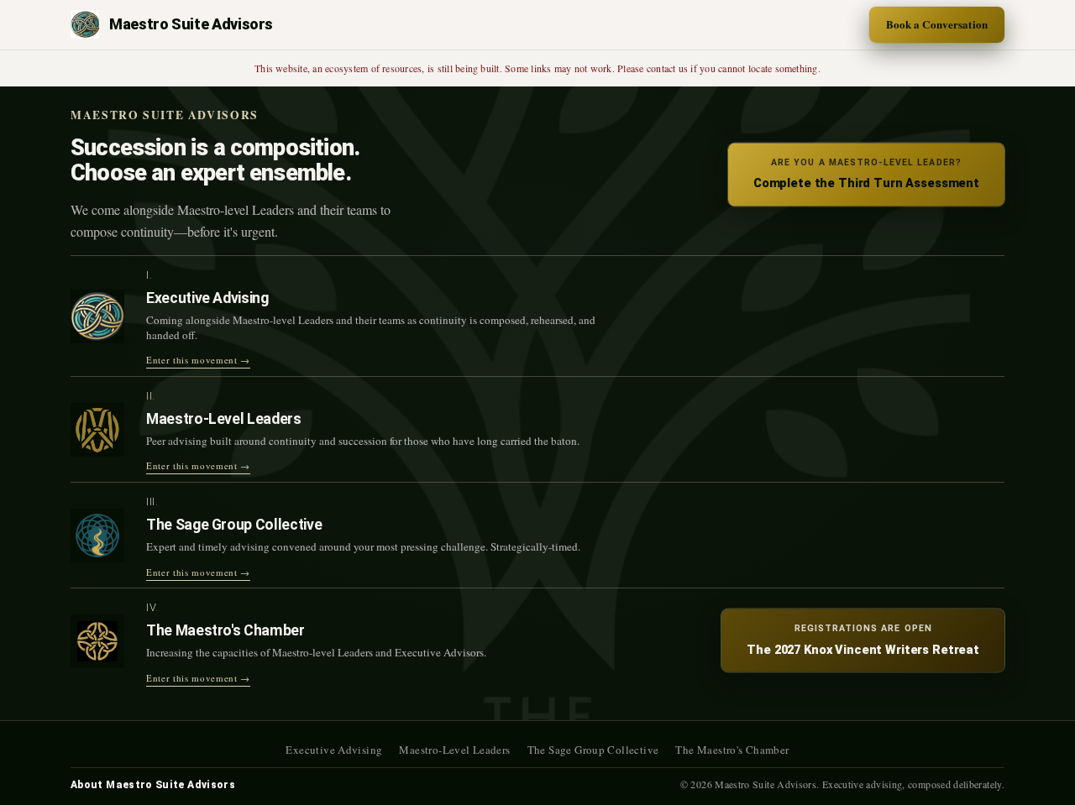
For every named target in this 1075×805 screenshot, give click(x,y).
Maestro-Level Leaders (454, 749)
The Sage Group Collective (593, 749)
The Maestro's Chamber (732, 749)
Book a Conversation (937, 24)
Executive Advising (334, 749)
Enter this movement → (198, 359)
